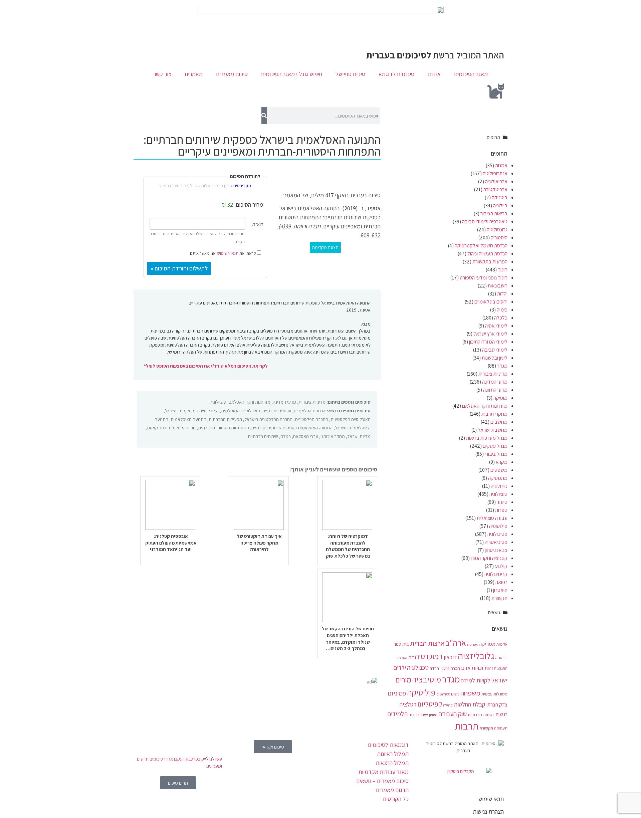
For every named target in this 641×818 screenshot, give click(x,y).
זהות (489, 668)
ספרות (501, 510)
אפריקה (472, 644)
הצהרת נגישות (488, 811)
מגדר (502, 365)
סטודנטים (443, 694)
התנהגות (500, 668)
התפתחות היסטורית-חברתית (223, 428)
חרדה (434, 668)
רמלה (285, 436)
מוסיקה (500, 397)
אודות (434, 74)
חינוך (502, 269)
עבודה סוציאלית (492, 518)
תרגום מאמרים (392, 790)
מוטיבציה (426, 679)
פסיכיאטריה (496, 542)
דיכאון (450, 657)
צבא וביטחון (496, 550)
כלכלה (500, 317)
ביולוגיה (500, 205)
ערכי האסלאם (305, 436)
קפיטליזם (429, 703)
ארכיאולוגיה (496, 181)
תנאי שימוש (491, 799)
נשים (455, 693)
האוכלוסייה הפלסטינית (351, 419)
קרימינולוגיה (495, 574)
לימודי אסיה (496, 325)
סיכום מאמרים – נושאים (382, 781)
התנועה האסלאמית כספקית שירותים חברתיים (292, 428)
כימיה (502, 309)
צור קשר (162, 74)
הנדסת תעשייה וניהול (487, 253)
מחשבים (498, 421)
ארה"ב (455, 642)
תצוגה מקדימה (325, 247)
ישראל (499, 679)
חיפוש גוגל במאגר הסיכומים (291, 74)
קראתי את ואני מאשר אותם (223, 252)
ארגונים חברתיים (276, 411)
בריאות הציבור (493, 213)
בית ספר (401, 644)
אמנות (501, 165)
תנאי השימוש (227, 253)
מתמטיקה (497, 477)
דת (411, 657)
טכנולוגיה (418, 667)
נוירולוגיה (499, 485)
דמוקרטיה (429, 656)
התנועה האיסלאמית (188, 419)
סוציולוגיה (498, 493)
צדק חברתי (496, 704)
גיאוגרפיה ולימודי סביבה (484, 221)
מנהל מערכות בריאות (486, 437)
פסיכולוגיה (497, 534)
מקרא (501, 461)
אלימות (501, 644)
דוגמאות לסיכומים (388, 745)
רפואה (501, 582)
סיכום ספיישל (350, 74)
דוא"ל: (257, 224)
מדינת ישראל (359, 436)
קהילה (448, 705)
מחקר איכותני (332, 436)
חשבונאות (497, 285)
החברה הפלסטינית (311, 419)
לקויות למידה (475, 680)
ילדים (399, 667)
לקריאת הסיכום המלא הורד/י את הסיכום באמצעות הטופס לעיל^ (206, 366)
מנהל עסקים (495, 445)
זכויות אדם (472, 667)
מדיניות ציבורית (492, 373)
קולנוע (501, 566)
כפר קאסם (156, 428)
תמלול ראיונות (393, 754)
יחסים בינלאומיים (490, 301)
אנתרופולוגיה (495, 173)
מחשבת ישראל (492, 429)
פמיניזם (397, 693)
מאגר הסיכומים (471, 74)
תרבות (466, 726)
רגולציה (408, 704)
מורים (403, 680)
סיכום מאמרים (232, 74)
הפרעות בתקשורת (489, 261)
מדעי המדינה (494, 381)
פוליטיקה (421, 692)
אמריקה (487, 643)
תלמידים (397, 713)
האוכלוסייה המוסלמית (240, 411)
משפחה (470, 692)
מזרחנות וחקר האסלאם (484, 405)
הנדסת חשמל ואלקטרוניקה (481, 245)
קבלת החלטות (469, 704)
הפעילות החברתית (225, 419)
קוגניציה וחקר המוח (489, 558)
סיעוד (502, 501)
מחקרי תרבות (494, 413)
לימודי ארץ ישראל (490, 333)
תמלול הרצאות (392, 763)
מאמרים (194, 74)
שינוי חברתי (418, 714)
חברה (455, 668)
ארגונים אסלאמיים (310, 411)
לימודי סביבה (494, 349)
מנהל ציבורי (496, 453)
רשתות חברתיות (481, 714)
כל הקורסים (396, 799)
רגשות (501, 714)
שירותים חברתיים (263, 436)
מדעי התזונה (495, 389)
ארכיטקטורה (495, 189)
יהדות (502, 293)
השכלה (402, 657)
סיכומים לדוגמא (396, 74)
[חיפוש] (263, 115)
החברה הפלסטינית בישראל (268, 419)
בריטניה (501, 657)
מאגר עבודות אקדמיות (383, 772)
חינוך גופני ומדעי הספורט (483, 277)
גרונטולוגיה (497, 229)
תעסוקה (500, 728)
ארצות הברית (427, 643)
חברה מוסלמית (182, 428)
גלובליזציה (476, 656)
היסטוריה (499, 237)
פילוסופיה (498, 526)
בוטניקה (499, 197)
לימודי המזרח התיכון (488, 341)
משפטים (498, 469)
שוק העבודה (453, 713)
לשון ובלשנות (494, 357)
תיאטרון (500, 590)
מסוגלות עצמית (494, 694)
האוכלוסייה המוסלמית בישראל (192, 411)
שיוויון (433, 714)
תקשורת (499, 598)
